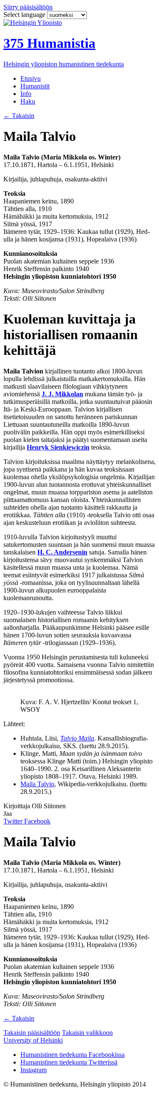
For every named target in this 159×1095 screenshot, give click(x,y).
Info (25, 93)
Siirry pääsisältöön (28, 7)
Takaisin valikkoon (87, 1032)
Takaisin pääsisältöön (31, 1032)
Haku (27, 101)
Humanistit (35, 86)
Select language (25, 14)
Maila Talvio (37, 784)
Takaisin (18, 115)
